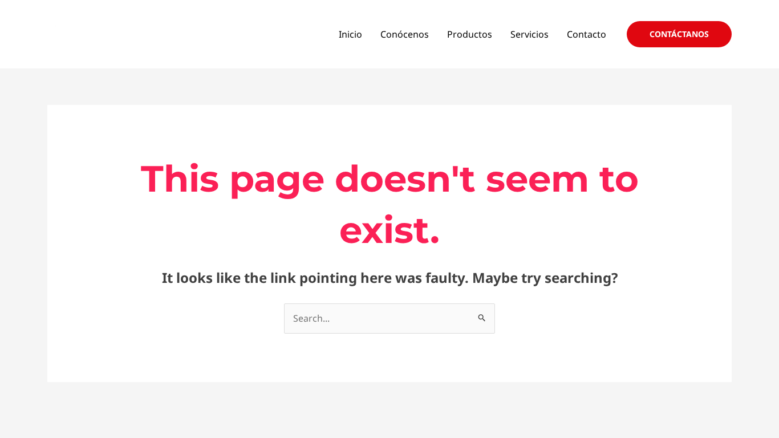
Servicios (529, 34)
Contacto (586, 34)
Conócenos (404, 34)
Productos (469, 34)
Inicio (350, 34)
